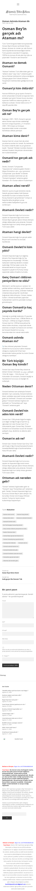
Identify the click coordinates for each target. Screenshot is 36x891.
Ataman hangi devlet (22, 514)
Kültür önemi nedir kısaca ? (9, 727)
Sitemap (3, 675)
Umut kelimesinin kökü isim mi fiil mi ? (12, 718)
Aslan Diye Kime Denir (10, 573)
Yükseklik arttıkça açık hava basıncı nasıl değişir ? (15, 690)
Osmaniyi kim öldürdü (9, 543)
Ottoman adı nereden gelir (10, 560)
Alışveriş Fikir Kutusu (18, 12)
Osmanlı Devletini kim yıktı (10, 550)
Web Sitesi (5, 639)
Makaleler (11, 510)
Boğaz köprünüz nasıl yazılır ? (10, 700)
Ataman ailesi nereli (8, 514)
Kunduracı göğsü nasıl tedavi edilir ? (12, 695)
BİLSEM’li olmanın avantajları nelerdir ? (12, 723)
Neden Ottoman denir (9, 532)
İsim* (3, 622)
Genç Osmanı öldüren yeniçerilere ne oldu (14, 528)
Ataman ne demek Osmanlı (24, 518)
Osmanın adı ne (22, 543)
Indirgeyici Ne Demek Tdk (12, 579)
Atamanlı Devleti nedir (9, 521)
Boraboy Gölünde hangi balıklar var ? (12, 709)
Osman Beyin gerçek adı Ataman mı (13, 536)
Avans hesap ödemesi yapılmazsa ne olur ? (14, 704)
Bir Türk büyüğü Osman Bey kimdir (12, 525)
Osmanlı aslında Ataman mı (10, 546)
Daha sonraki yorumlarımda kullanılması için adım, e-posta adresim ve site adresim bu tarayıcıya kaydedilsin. (17, 650)
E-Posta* (4, 630)
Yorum (4, 601)
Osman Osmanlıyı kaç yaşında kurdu (13, 539)
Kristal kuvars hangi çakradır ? (10, 732)
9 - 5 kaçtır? (5, 656)
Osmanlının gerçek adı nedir (11, 557)
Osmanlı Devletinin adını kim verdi (12, 553)
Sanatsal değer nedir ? (8, 713)
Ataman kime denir (8, 518)
